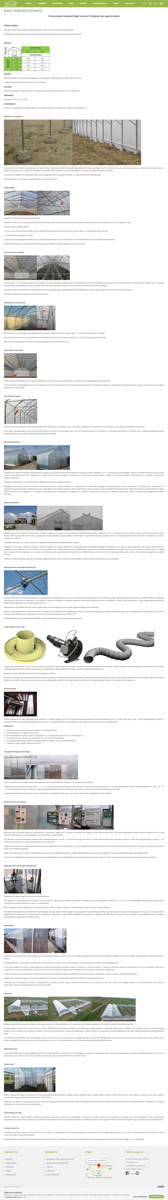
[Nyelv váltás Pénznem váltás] (161, 3)
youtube (137, 1173)
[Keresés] (145, 3)
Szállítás (51, 1171)
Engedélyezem (156, 1196)
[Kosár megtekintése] (156, 3)
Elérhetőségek (53, 1175)
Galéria (83, 4)
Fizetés (50, 1167)
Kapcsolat (129, 4)
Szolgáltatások (100, 4)
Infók (116, 4)
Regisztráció (11, 1163)
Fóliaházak (57, 4)
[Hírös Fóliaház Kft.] (98, 1168)
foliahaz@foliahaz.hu (135, 1169)
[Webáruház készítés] (160, 1187)
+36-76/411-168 (132, 1162)
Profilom (9, 1167)
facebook (127, 1173)
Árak (71, 4)
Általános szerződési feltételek (60, 1159)
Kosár (8, 1171)
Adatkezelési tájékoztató (57, 1163)
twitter (133, 1174)
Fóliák (28, 4)
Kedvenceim (10, 1175)
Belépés (9, 1159)
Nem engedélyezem (140, 1196)
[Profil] (150, 3)
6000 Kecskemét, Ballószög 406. (138, 1159)
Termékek (42, 4)
